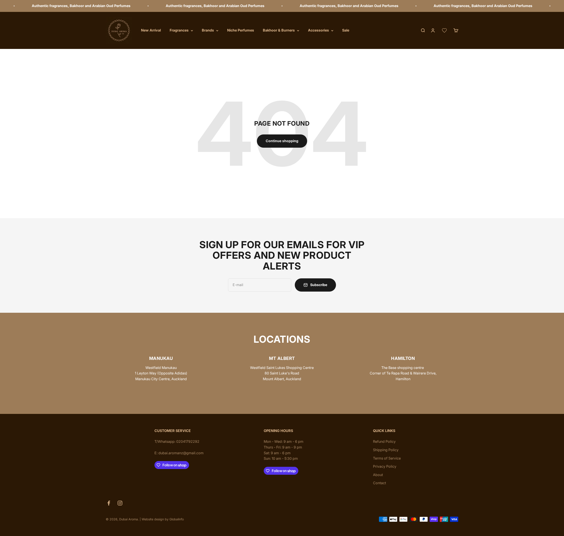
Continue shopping (282, 141)
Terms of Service (387, 458)
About (378, 475)
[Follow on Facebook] (109, 503)
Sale (345, 30)
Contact (379, 483)
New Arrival (151, 30)
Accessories (318, 30)
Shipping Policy (386, 450)
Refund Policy (384, 441)
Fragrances (179, 30)
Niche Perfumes (240, 30)
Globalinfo (176, 519)
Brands (208, 30)
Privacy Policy (384, 466)
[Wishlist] (444, 30)
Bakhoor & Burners (279, 30)
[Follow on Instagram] (120, 503)
